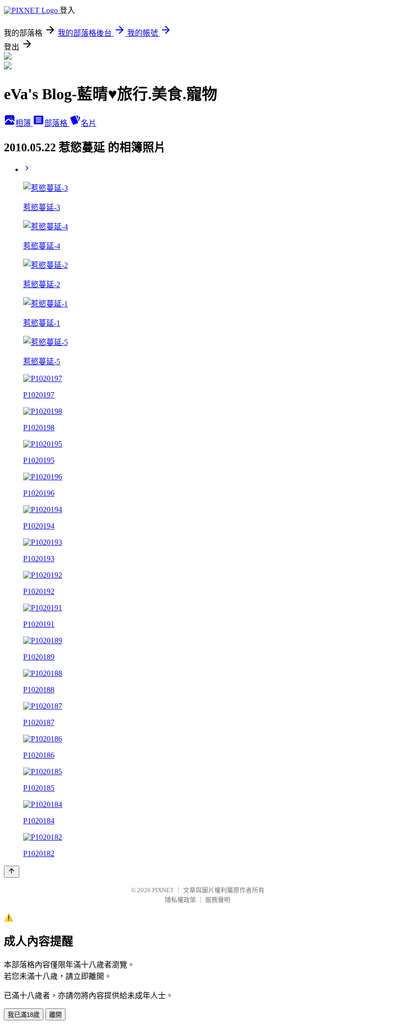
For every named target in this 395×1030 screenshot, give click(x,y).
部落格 (56, 123)
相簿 (24, 123)
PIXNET (163, 890)
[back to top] (11, 872)
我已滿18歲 (24, 1014)
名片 (88, 123)
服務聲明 (217, 899)
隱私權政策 (180, 899)
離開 (55, 1014)
